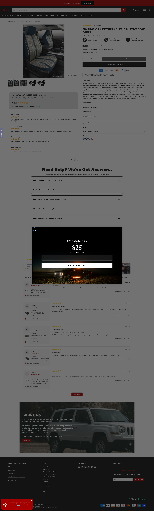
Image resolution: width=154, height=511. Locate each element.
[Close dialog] (34, 229)
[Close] (31, 500)
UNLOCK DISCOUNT (77, 265)
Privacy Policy (23, 505)
